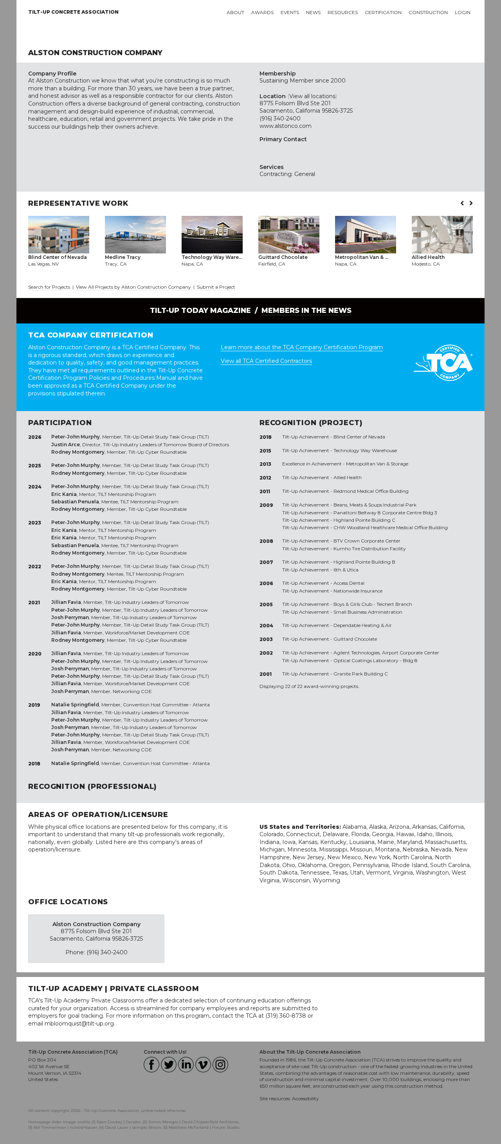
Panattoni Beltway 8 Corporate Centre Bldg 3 (385, 512)
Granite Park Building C (360, 674)
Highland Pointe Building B (364, 562)
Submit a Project (216, 287)
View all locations (312, 96)
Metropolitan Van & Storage (377, 464)
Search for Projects (49, 287)
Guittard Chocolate (355, 639)
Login (462, 12)
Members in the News (306, 310)
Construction (428, 12)
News (313, 12)
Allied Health (347, 477)
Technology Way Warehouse (365, 450)
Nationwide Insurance (357, 591)
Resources (343, 12)
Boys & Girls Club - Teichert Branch (372, 604)
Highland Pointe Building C (364, 520)
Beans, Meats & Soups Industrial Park (374, 505)
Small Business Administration (367, 612)
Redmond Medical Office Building (371, 491)
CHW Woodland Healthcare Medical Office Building (390, 527)
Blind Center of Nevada (359, 437)
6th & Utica (346, 570)
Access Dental (348, 583)
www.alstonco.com (286, 125)
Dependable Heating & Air (362, 625)
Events (290, 12)
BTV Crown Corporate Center (366, 541)
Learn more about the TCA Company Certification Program (302, 347)
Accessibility (305, 1098)
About (235, 12)
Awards (262, 12)
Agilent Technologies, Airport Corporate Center (386, 653)
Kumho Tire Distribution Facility (369, 548)
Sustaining (274, 80)
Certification (383, 12)
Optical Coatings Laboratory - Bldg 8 (375, 660)
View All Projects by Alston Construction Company (134, 287)
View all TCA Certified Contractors (266, 361)
